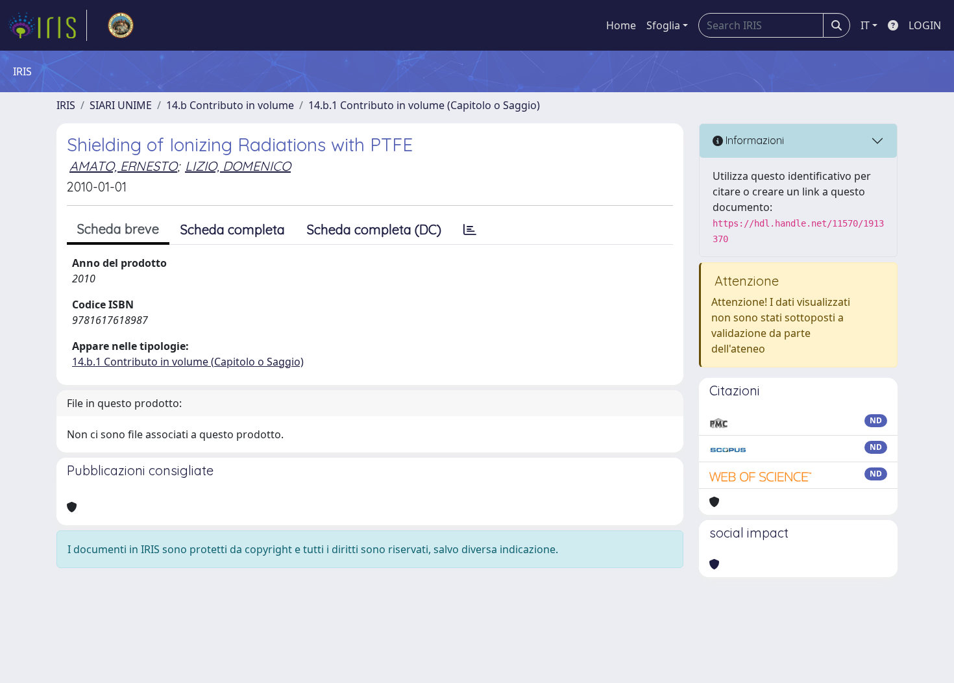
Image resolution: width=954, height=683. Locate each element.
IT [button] (865, 25)
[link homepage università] (120, 25)
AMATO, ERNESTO (123, 166)
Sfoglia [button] (663, 25)
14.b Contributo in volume (230, 105)
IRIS (65, 105)
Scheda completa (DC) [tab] (374, 229)
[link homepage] (47, 25)
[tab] (469, 229)
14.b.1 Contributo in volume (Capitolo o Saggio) (424, 105)
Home (621, 25)
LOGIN (925, 25)
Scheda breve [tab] (118, 229)
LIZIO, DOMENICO (238, 166)
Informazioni (753, 140)
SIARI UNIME (121, 105)
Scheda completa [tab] (232, 229)
